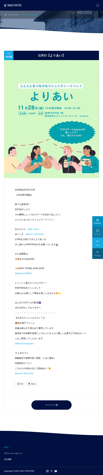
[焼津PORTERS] (12, 5)
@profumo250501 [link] (23, 273)
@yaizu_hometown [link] (35, 234)
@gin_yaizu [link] (33, 229)
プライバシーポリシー (13, 453)
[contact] (56, 471)
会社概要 (8, 459)
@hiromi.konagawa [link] (24, 343)
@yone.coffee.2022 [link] (24, 373)
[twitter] (52, 471)
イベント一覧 (51, 405)
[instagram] (47, 471)
